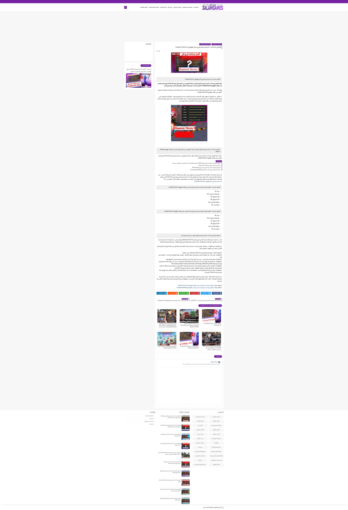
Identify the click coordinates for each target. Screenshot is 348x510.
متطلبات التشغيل (187, 7)
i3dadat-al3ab (216, 464)
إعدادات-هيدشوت (205, 44)
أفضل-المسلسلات (216, 425)
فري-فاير (200, 447)
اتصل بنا (151, 424)
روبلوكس (216, 443)
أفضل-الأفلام (216, 421)
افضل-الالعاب (200, 421)
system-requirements (200, 464)
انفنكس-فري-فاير (216, 438)
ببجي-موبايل (200, 438)
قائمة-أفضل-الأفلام (216, 451)
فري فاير (170, 7)
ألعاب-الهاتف (216, 434)
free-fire (200, 460)
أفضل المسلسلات (154, 7)
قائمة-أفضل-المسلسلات (216, 456)
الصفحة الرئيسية (149, 415)
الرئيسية (196, 7)
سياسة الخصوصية (148, 421)
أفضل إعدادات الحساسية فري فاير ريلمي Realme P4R (206, 167)
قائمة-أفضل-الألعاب (200, 451)
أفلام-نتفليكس (200, 430)
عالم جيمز (205, 507)
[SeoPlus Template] (222, 507)
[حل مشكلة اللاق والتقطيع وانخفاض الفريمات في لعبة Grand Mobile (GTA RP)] (189, 316)
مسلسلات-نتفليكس (216, 460)
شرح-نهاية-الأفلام (216, 447)
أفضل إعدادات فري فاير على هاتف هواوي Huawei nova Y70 (196, 285)
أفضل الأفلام (143, 7)
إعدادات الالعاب (177, 7)
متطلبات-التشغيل (200, 456)
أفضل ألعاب (163, 7)
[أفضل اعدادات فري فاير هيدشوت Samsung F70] (211, 316)
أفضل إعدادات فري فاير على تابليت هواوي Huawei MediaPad (195, 288)
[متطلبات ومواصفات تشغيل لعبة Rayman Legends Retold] (166, 339)
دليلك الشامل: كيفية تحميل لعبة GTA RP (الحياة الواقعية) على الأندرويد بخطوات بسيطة (196, 163)
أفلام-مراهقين (216, 430)
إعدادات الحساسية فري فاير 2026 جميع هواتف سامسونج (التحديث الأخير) (139, 71)
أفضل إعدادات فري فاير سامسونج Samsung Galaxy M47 (205, 170)
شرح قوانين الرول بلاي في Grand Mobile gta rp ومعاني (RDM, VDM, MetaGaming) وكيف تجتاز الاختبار (167, 325)
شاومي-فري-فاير (200, 443)
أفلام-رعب (200, 425)
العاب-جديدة (200, 434)
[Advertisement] (174, 27)
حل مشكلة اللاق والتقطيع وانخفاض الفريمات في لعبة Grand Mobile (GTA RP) (189, 325)
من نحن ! (151, 418)
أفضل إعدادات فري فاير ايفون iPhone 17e (209, 165)
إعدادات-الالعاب (217, 44)
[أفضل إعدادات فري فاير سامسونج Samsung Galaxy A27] (189, 339)
